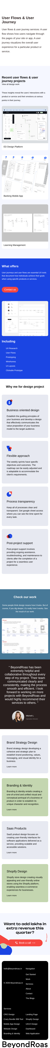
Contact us (10, 289)
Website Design (10, 1029)
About (28, 989)
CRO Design (9, 1014)
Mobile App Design (12, 1024)
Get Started (31, 974)
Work (28, 979)
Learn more (12, 767)
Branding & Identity (12, 1034)
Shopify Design (32, 1019)
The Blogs (30, 998)
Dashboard (30, 1029)
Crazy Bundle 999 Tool (13, 1019)
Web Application (33, 1034)
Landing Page (32, 1014)
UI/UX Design (32, 1024)
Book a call (25, 943)
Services (29, 984)
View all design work (10, 84)
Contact (29, 994)
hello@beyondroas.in (13, 969)
